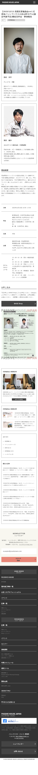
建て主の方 (19, 572)
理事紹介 (3, 695)
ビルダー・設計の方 (19, 620)
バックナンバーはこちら (25, 544)
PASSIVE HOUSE (7, 577)
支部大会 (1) (8, 447)
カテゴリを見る (19, 399)
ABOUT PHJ (5, 691)
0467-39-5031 (20, 738)
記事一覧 (4, 603)
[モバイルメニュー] (34, 2)
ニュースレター (18, 744)
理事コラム (4, 608)
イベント (4, 598)
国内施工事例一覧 (7, 586)
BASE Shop (18, 303)
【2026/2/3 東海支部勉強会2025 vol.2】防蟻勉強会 (16, 520)
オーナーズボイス (5, 610)
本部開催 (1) (8, 441)
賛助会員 (4, 681)
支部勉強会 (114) (9, 451)
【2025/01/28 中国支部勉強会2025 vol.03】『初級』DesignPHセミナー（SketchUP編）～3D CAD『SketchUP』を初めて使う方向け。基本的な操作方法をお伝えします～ (18, 505)
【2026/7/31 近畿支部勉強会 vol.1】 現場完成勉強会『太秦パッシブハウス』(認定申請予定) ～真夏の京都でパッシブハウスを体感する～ (18, 476)
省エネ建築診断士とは (7, 654)
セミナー (3, 611)
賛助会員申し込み (5, 686)
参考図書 (3, 581)
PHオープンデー (5, 633)
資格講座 (3, 613)
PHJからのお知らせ (8, 702)
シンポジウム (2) (9, 454)
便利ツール (5, 668)
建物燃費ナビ (4, 672)
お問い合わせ (18, 751)
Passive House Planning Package (10, 674)
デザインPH (4, 676)
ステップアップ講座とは (7, 656)
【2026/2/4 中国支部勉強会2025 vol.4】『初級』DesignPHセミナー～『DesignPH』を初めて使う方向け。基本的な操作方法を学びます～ (18, 513)
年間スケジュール (7, 662)
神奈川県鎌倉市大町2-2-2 (22, 736)
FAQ (2, 697)
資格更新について (5, 657)
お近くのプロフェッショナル (11, 592)
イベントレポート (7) (10, 444)
